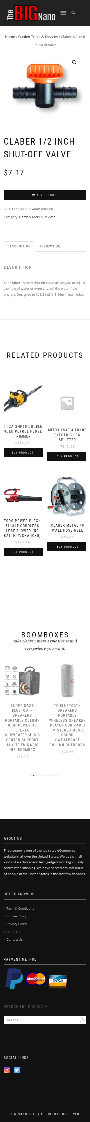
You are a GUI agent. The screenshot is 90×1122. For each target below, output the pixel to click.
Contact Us (14, 939)
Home (10, 36)
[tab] (20, 246)
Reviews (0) (50, 246)
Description (19, 246)
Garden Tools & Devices (38, 36)
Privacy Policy (16, 924)
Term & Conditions (20, 908)
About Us (13, 931)
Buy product (47, 195)
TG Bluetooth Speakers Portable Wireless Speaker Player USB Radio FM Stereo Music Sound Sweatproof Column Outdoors (67, 725)
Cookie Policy (16, 916)
